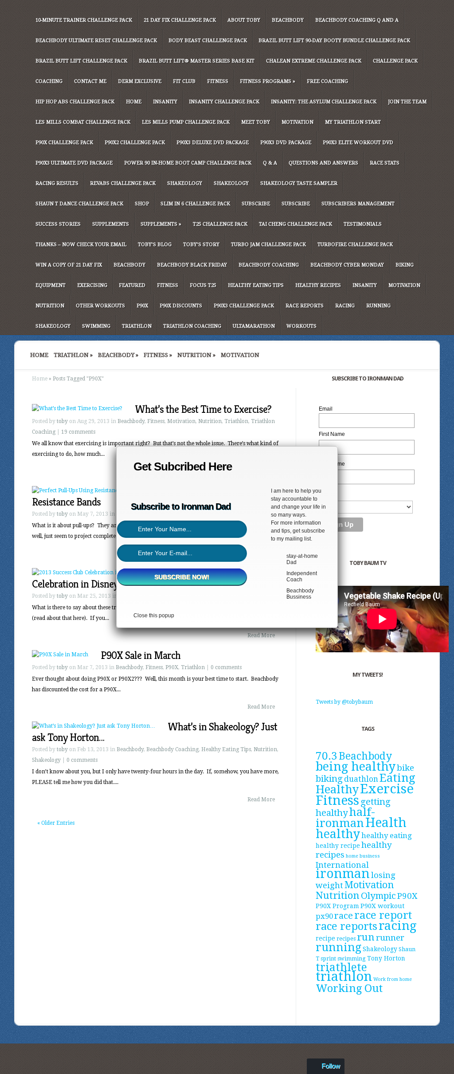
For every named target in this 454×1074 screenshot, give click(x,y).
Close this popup (153, 615)
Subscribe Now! (181, 576)
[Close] (337, 446)
